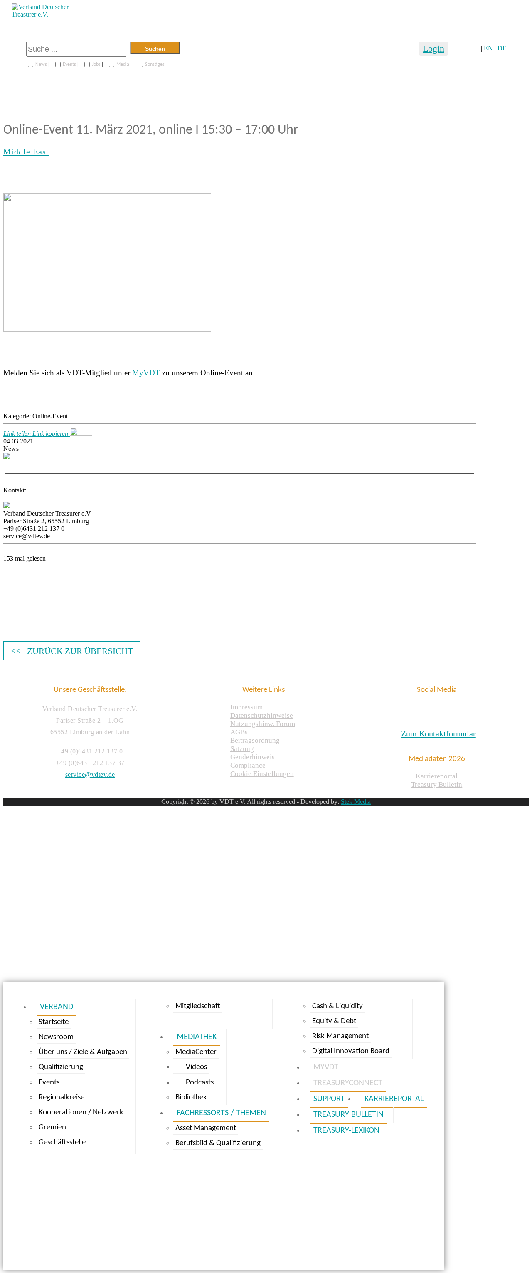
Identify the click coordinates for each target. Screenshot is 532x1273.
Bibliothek (191, 1097)
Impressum (246, 707)
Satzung (242, 749)
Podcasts (200, 1083)
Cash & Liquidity (337, 1006)
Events (69, 64)
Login (433, 48)
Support (329, 1099)
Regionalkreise (61, 1097)
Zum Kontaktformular (438, 733)
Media (122, 64)
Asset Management (205, 1128)
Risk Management (340, 1036)
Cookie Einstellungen (262, 774)
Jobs (96, 64)
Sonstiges (155, 64)
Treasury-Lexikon (346, 1130)
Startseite (54, 1022)
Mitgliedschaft (197, 1006)
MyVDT (146, 372)
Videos (196, 1067)
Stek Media (356, 801)
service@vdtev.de (90, 774)
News (41, 64)
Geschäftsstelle (62, 1142)
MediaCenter (196, 1052)
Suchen (155, 48)
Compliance (248, 765)
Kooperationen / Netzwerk (81, 1112)
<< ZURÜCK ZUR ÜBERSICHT (72, 651)
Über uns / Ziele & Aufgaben (83, 1052)
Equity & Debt (334, 1021)
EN (488, 48)
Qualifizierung (61, 1067)
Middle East (26, 151)
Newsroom (56, 1037)
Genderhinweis (252, 757)
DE (502, 48)
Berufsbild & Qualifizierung (218, 1143)
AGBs (239, 732)
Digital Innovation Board (350, 1051)
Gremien (52, 1127)
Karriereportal (437, 776)
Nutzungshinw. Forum (262, 724)
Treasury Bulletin (436, 784)
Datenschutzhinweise (261, 715)
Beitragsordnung (255, 740)
